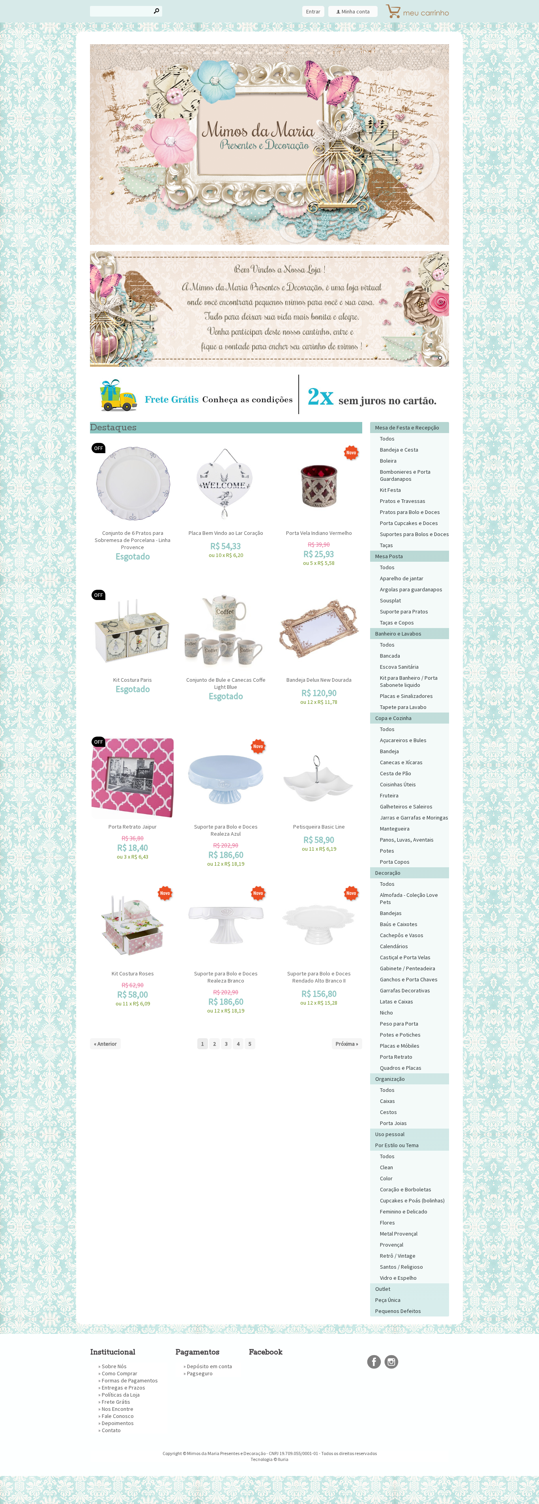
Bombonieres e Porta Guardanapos (405, 475)
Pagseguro (200, 1373)
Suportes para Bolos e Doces (414, 534)
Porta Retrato (396, 1056)
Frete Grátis (116, 1401)
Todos (387, 438)
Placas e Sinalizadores (406, 695)
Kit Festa (390, 489)
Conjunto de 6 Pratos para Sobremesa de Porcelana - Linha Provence (132, 540)
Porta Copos (395, 861)
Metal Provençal (398, 1233)
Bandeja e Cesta (399, 449)
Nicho (386, 1012)
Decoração (388, 872)
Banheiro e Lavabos (398, 633)
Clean (386, 1167)
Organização (390, 1078)
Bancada (390, 655)
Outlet (382, 1288)
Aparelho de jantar (401, 578)
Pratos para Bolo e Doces (410, 512)
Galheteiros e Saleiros (406, 806)
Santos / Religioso (401, 1266)
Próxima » (347, 1043)
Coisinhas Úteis (398, 784)
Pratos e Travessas (402, 500)
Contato (111, 1430)
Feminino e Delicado (403, 1211)
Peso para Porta (399, 1023)
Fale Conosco (118, 1416)
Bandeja (389, 751)
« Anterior (105, 1043)
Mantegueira (395, 828)
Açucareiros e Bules (403, 740)
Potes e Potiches (400, 1034)
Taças (386, 545)
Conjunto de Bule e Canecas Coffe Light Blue (226, 683)
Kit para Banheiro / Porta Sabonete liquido (409, 681)
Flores (387, 1222)
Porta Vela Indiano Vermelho (319, 532)
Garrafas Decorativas (405, 990)
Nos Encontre (117, 1408)
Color (386, 1178)
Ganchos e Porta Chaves (409, 979)
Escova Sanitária (399, 666)
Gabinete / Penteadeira (407, 968)
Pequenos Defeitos (398, 1311)
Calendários (394, 946)
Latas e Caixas (396, 1001)
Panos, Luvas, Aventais (407, 839)
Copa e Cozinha (393, 718)
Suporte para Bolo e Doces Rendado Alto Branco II (319, 977)
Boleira (388, 460)
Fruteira (389, 795)
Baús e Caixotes (398, 924)
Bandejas (391, 913)
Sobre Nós (114, 1366)
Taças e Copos (397, 622)
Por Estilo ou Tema (397, 1145)
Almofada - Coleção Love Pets (409, 898)
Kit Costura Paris (132, 679)
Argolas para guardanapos (411, 589)
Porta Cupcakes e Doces (409, 523)
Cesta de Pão (395, 773)
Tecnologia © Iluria (269, 1459)
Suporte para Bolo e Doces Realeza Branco (226, 977)
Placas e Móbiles (399, 1045)
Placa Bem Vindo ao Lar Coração (226, 532)
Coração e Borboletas (405, 1189)
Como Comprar (119, 1373)
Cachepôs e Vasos (401, 935)
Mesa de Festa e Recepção (407, 427)
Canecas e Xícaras (401, 762)
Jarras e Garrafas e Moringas (414, 817)
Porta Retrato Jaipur (133, 826)
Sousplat (390, 600)
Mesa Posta (389, 556)
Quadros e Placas (400, 1067)
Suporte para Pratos (404, 611)
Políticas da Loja (121, 1394)
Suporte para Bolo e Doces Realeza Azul (226, 830)
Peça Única (388, 1299)
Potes (387, 850)
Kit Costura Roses (133, 973)
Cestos (388, 1112)
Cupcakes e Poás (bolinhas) (412, 1200)
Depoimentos (118, 1423)
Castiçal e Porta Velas (405, 957)
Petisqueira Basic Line (319, 826)
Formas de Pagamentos (130, 1380)
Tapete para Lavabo (403, 707)
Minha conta (356, 11)
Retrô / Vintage (397, 1255)
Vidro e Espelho (398, 1277)
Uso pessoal (389, 1134)
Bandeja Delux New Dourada (319, 679)
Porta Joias (393, 1123)
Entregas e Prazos (123, 1387)
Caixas (387, 1101)
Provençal (391, 1244)
